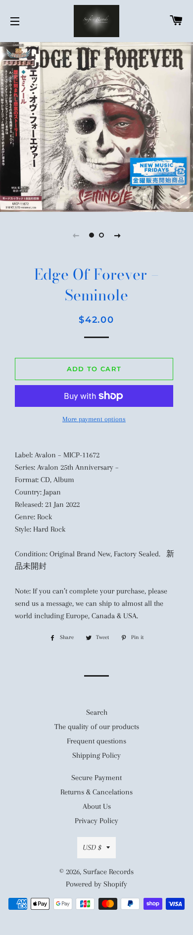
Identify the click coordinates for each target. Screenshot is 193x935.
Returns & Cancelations (96, 791)
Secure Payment (96, 777)
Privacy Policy (96, 820)
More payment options (94, 419)
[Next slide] (117, 235)
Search (96, 712)
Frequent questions (96, 741)
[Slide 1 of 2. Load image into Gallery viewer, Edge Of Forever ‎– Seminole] (91, 235)
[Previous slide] (76, 235)
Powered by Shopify (96, 884)
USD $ (92, 847)
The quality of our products (96, 726)
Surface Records (108, 871)
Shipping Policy (96, 755)
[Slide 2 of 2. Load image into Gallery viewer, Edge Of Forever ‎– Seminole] (101, 235)
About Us (97, 806)
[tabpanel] (96, 126)
